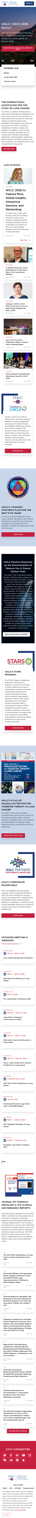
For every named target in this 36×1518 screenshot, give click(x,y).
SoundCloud (11, 1460)
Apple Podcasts (23, 1460)
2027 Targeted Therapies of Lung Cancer (16, 1125)
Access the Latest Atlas (13, 835)
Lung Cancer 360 (10, 77)
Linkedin (17, 1455)
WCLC (5, 1488)
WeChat (4, 1460)
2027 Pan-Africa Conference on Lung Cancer (18, 1084)
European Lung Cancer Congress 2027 (16, 1146)
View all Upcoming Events (10, 944)
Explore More (8, 149)
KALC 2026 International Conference (18, 958)
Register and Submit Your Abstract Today (18, 48)
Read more (23, 240)
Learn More (18, 534)
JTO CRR (17, 1488)
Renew (6, 73)
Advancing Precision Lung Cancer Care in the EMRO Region (16, 1105)
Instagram (29, 1455)
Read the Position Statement (16, 634)
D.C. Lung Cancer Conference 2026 (17, 999)
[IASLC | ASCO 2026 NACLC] (22, 61)
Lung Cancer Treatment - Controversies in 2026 (13, 1018)
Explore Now (18, 451)
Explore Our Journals (18, 1431)
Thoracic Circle (10, 81)
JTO (10, 1488)
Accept (6, 1514)
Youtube (23, 1455)
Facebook (11, 1455)
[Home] (10, 3)
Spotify (17, 1460)
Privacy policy (21, 1510)
